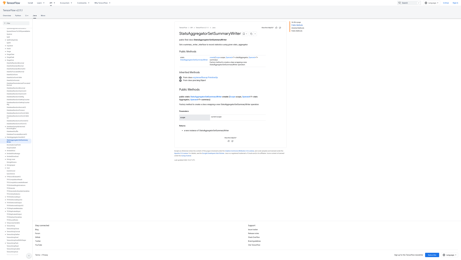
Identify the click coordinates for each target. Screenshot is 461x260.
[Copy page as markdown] (251, 34)
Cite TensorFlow (254, 245)
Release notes (253, 233)
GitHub (446, 3)
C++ (26, 15)
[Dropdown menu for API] (55, 3)
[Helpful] (276, 27)
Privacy (45, 255)
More (43, 15)
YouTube (38, 245)
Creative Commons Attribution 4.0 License (239, 151)
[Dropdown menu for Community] (89, 3)
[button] (15, 40)
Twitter (38, 241)
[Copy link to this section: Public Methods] (198, 51)
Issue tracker (253, 230)
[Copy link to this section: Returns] (187, 125)
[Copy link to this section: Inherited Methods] (202, 72)
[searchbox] (16, 23)
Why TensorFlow (101, 3)
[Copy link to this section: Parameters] (191, 111)
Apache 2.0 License (181, 153)
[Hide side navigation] (29, 255)
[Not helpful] (280, 27)
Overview (7, 15)
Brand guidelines (254, 241)
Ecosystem (64, 3)
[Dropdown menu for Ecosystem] (72, 3)
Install (30, 3)
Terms (37, 255)
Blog (37, 230)
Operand (229, 57)
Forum (37, 233)
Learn (39, 3)
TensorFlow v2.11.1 (13, 10)
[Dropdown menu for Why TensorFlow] (110, 3)
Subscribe (432, 255)
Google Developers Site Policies (213, 153)
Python (18, 15)
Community (82, 3)
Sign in (455, 3)
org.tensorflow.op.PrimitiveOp (205, 77)
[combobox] (409, 3)
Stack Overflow (254, 237)
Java (35, 15)
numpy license (186, 156)
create (212, 57)
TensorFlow (183, 28)
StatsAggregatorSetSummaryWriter (194, 60)
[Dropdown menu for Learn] (44, 3)
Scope (217, 57)
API (51, 3)
